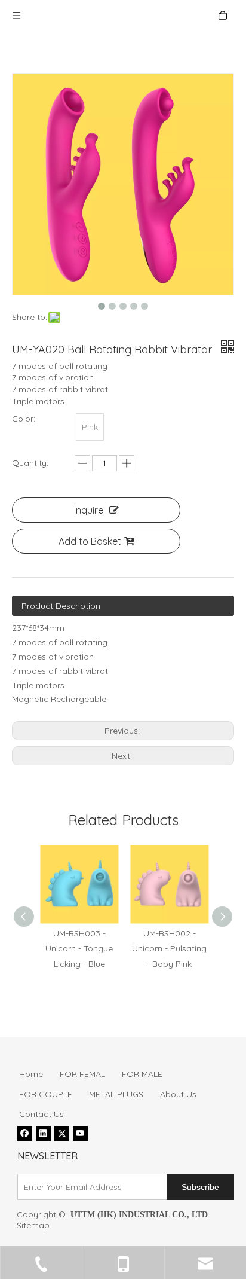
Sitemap (33, 1225)
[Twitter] (61, 1133)
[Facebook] (24, 1133)
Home (31, 1074)
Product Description (60, 605)
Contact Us (41, 1114)
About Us (178, 1094)
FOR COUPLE (45, 1094)
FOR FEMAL (82, 1074)
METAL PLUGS (116, 1094)
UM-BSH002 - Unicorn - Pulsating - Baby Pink (168, 948)
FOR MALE (142, 1074)
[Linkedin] (43, 1133)
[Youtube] (80, 1133)
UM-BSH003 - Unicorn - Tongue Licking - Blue (78, 948)
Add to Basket (90, 541)
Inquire (88, 510)
